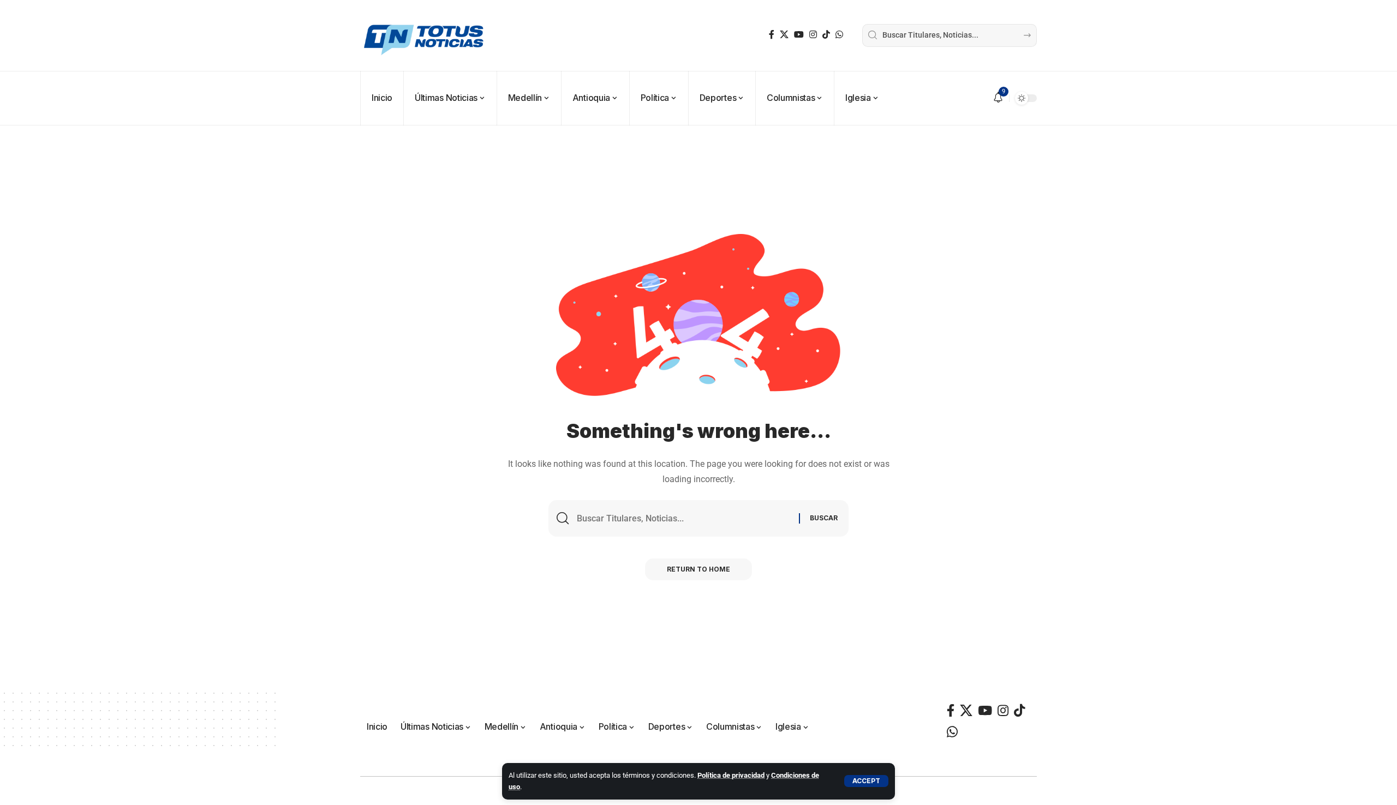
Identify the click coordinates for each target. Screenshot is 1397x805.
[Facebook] (771, 34)
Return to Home (698, 569)
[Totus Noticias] (425, 35)
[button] (866, 781)
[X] (784, 34)
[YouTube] (799, 34)
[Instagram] (813, 34)
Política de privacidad (731, 775)
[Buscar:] (684, 518)
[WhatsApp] (839, 34)
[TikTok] (826, 34)
